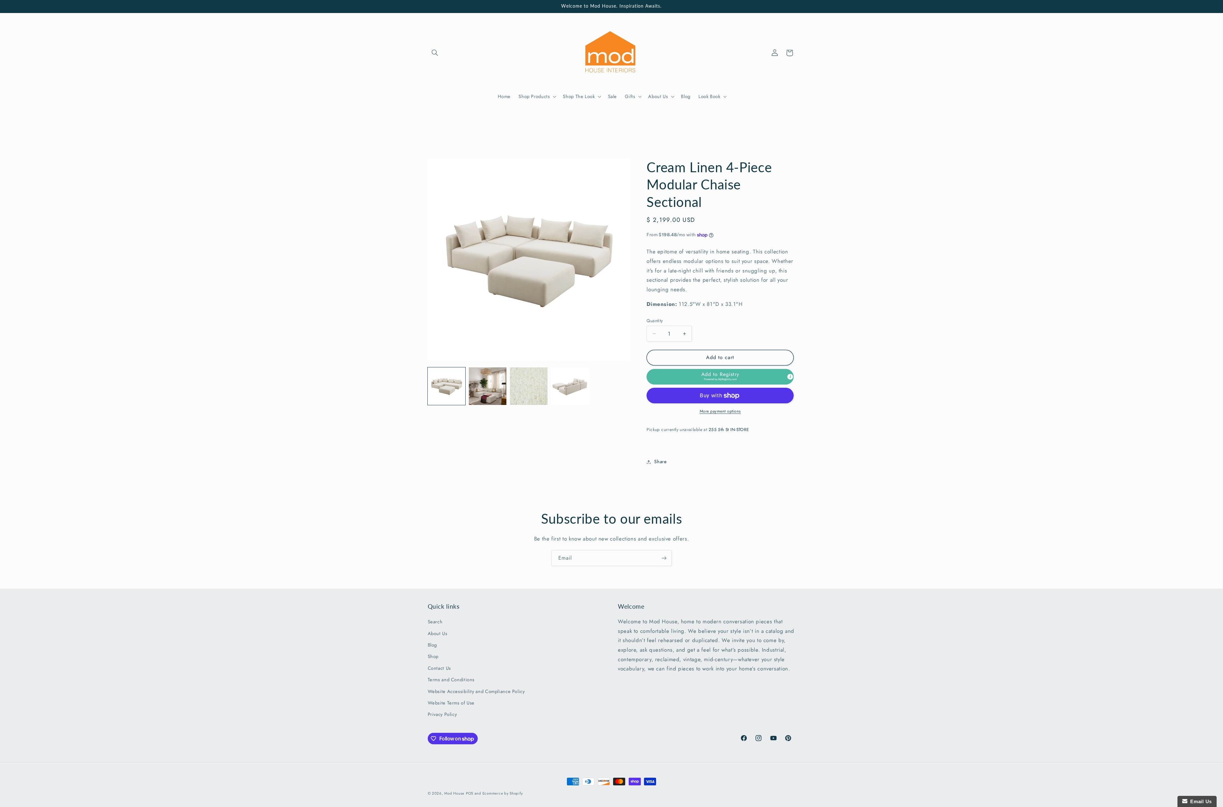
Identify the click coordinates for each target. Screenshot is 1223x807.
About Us (437, 633)
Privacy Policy (442, 714)
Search (435, 622)
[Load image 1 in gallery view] (447, 386)
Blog (432, 645)
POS (469, 793)
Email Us (1199, 801)
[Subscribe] (664, 558)
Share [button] (660, 461)
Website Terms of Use (451, 703)
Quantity (655, 320)
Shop (433, 656)
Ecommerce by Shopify (503, 793)
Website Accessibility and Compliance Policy (476, 691)
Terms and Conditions (451, 679)
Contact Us (439, 668)
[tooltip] (790, 376)
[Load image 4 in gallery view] (570, 386)
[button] (435, 53)
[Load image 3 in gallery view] (529, 386)
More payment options (720, 411)
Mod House (454, 793)
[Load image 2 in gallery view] (488, 386)
